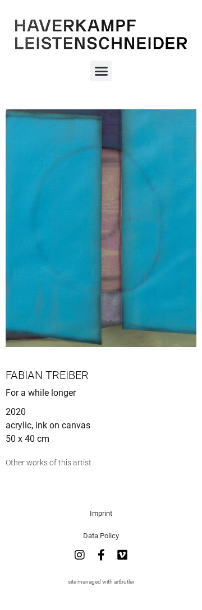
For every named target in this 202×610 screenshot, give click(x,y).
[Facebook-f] (101, 555)
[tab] (48, 463)
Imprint (101, 513)
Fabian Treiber (47, 375)
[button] (101, 71)
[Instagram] (80, 555)
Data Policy (101, 536)
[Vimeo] (122, 555)
